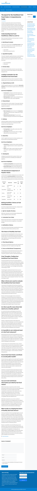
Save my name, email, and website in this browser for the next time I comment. (12, 463)
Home (1, 6)
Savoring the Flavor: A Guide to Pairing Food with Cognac (30, 40)
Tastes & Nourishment (24, 6)
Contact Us (34, 6)
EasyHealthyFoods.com (16, 489)
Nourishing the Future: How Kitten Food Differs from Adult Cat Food (31, 25)
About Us (30, 6)
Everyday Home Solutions (16, 6)
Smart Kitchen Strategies (7, 6)
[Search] (34, 17)
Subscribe (23, 480)
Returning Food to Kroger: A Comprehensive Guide (31, 35)
